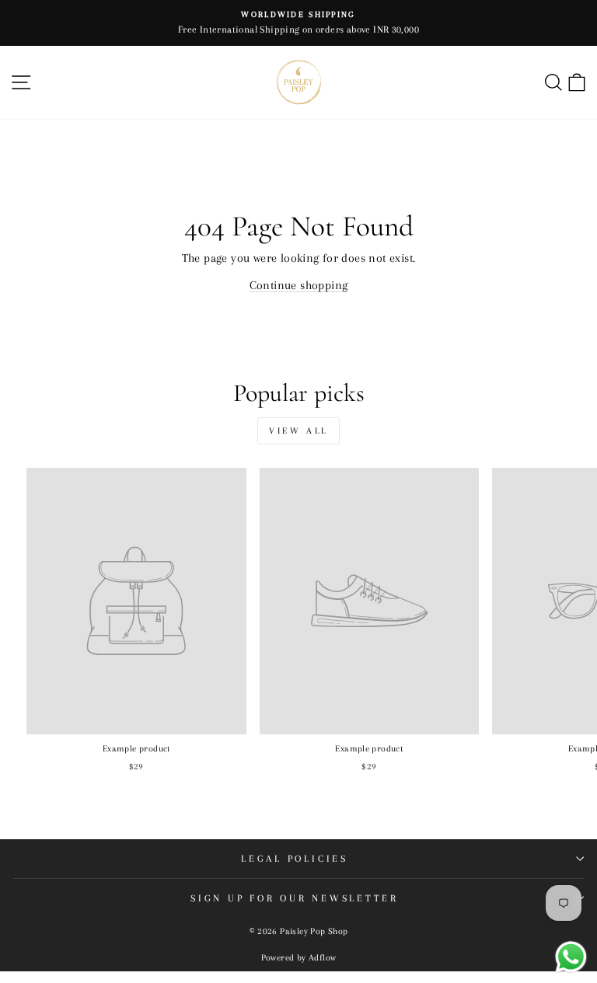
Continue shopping (299, 285)
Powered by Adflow (299, 958)
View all (298, 431)
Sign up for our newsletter (294, 898)
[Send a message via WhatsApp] (571, 957)
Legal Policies (294, 858)
